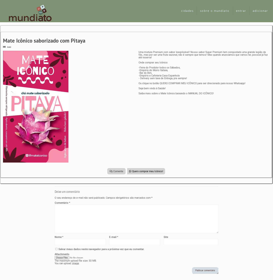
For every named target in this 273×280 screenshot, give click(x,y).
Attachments (62, 254)
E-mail (113, 237)
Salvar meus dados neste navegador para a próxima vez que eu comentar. (101, 249)
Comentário (62, 202)
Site (166, 237)
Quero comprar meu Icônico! (147, 171)
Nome (59, 237)
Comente (118, 171)
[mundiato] (31, 11)
